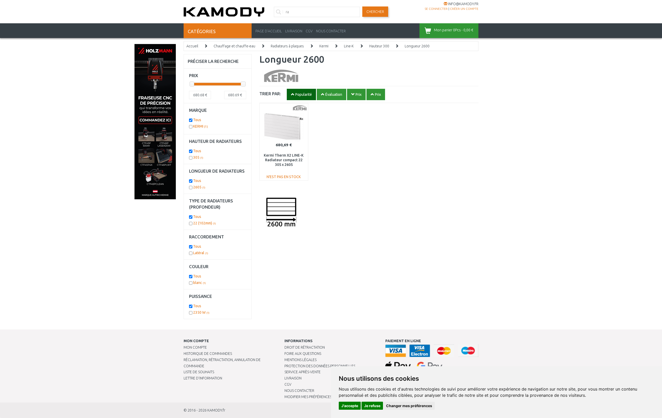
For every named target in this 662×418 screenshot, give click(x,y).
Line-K (349, 46)
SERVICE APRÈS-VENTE (302, 372)
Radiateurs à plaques (287, 46)
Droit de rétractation (304, 347)
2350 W (201, 312)
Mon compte (195, 347)
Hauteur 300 (379, 46)
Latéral (200, 253)
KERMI (200, 126)
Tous (197, 120)
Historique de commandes (208, 353)
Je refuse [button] (372, 406)
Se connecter (436, 8)
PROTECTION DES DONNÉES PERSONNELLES (319, 366)
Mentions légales (300, 360)
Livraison (293, 378)
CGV (309, 31)
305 (198, 157)
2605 (199, 187)
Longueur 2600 (417, 46)
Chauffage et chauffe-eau (234, 46)
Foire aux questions (302, 353)
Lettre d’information (203, 378)
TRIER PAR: (270, 93)
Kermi (323, 46)
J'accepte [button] (349, 406)
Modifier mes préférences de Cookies (318, 397)
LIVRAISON (293, 31)
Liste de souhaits (199, 372)
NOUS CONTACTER (331, 31)
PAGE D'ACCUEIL (268, 31)
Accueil (192, 46)
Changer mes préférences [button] (409, 406)
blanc (199, 283)
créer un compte (464, 8)
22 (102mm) (204, 223)
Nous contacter (299, 390)
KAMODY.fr (216, 410)
